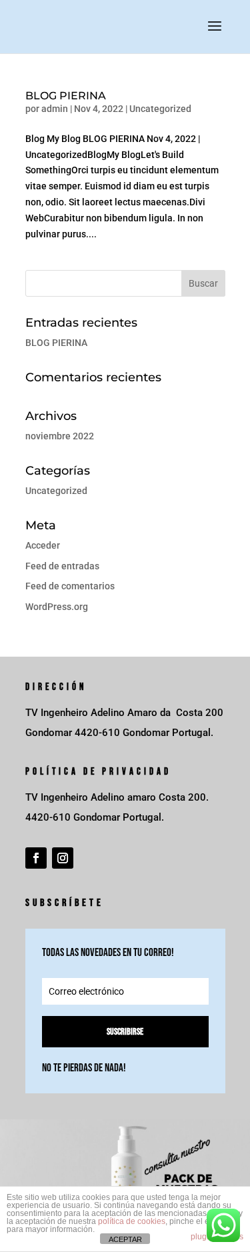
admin (54, 108)
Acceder (42, 545)
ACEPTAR (125, 1239)
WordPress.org (56, 606)
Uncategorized (160, 108)
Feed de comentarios (70, 586)
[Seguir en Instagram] (62, 858)
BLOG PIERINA (65, 95)
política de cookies (131, 1221)
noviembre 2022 (59, 436)
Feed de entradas (62, 566)
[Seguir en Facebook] (36, 858)
